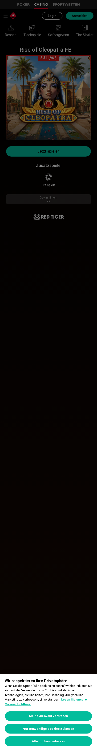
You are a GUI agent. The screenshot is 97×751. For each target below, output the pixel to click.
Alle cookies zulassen (48, 741)
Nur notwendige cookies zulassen (48, 728)
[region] (48, 712)
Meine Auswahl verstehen (48, 716)
